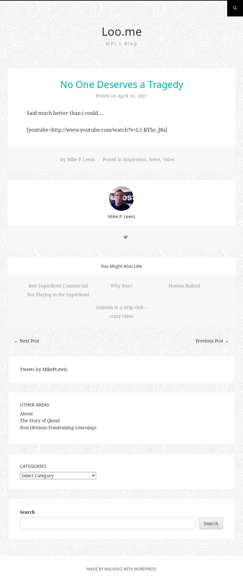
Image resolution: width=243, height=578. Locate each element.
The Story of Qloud (40, 421)
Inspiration (134, 159)
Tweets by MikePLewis (43, 369)
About (26, 414)
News (154, 159)
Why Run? (121, 286)
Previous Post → (212, 341)
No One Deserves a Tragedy (121, 84)
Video (169, 159)
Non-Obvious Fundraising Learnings (58, 427)
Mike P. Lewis (81, 159)
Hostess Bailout (184, 286)
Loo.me (122, 31)
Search (27, 512)
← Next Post (26, 341)
